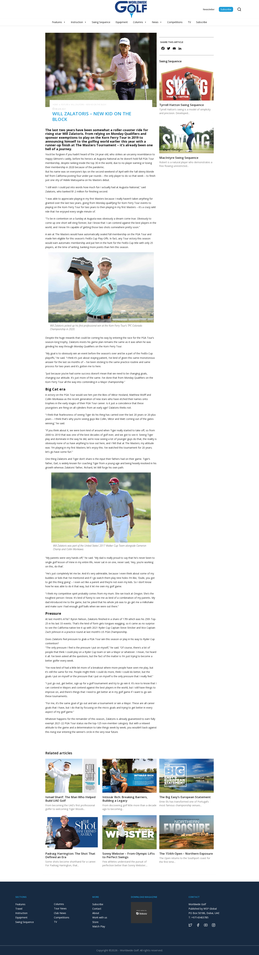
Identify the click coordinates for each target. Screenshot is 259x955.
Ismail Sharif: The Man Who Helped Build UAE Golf (70, 799)
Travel (18, 908)
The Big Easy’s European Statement (185, 797)
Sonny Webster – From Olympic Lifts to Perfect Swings (128, 855)
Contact (96, 908)
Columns (138, 22)
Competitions (175, 22)
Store (95, 922)
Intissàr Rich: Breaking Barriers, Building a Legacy (125, 799)
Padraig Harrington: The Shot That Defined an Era (70, 855)
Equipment (122, 22)
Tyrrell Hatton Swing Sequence (181, 105)
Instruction (77, 22)
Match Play (98, 926)
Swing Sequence (101, 22)
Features (57, 22)
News (155, 22)
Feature (64, 104)
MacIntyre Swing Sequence (178, 158)
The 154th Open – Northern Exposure (186, 853)
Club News (60, 913)
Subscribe (226, 9)
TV (189, 22)
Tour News (60, 908)
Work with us (99, 917)
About (95, 913)
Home (55, 104)
